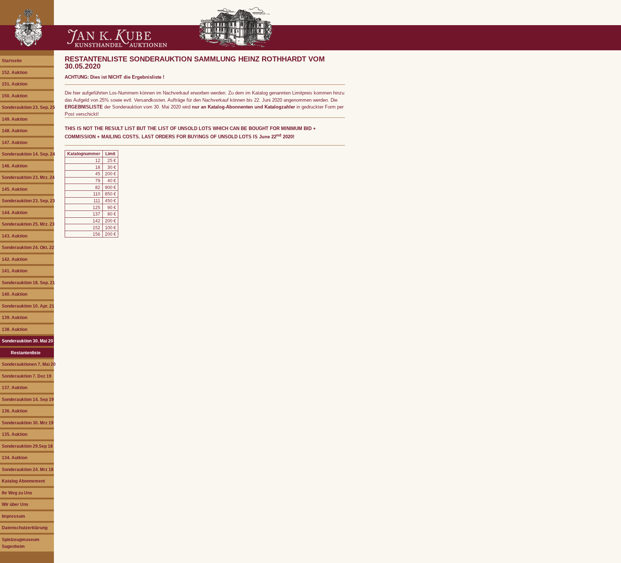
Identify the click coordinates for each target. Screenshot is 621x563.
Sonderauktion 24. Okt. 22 (28, 247)
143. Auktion (14, 236)
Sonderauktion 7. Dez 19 (26, 376)
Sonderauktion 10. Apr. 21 (28, 306)
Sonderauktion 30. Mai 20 (27, 340)
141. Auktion (14, 270)
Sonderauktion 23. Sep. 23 (28, 200)
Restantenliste (26, 352)
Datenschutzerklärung (24, 527)
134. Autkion (14, 457)
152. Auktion (14, 72)
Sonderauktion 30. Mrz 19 (28, 422)
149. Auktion (14, 119)
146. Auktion (14, 165)
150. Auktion (14, 95)
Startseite (12, 60)
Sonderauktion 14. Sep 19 (28, 399)
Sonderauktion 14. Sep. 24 (28, 154)
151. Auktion (14, 84)
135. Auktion (14, 434)
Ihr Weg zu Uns (17, 492)
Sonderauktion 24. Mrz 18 (28, 469)
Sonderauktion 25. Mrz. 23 (28, 224)
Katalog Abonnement (23, 481)
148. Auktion (14, 130)
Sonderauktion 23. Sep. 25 (28, 107)
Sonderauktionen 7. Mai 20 (28, 364)
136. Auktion (14, 411)
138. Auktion (14, 329)
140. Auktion (14, 294)
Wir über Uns (15, 504)
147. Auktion (14, 142)
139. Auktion (14, 317)
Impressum (13, 516)
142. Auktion (14, 259)
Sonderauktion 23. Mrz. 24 (28, 177)
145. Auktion (14, 189)
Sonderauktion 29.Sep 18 (27, 446)
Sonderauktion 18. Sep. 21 (28, 282)
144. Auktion (14, 212)
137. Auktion (14, 387)
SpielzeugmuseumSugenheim (21, 543)
